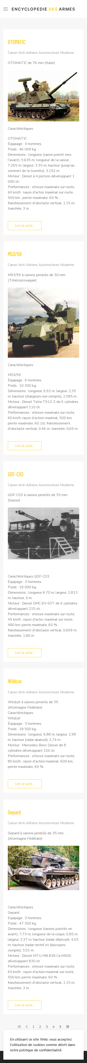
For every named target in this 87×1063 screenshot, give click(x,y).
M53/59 (14, 254)
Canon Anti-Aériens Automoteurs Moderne (41, 53)
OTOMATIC (17, 42)
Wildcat (15, 681)
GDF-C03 (15, 474)
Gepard (14, 812)
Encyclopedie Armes (43, 9)
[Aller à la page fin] (68, 1027)
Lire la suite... (25, 225)
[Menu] (5, 9)
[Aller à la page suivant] (60, 1027)
